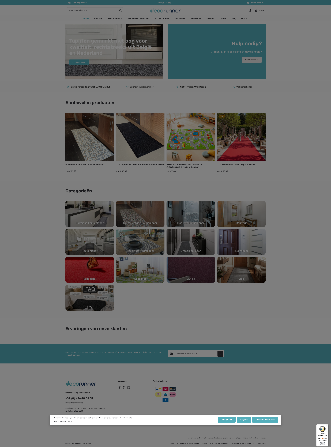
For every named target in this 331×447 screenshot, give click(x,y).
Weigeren (244, 419)
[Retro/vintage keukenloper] (140, 214)
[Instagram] (128, 388)
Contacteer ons (251, 59)
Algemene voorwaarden (189, 443)
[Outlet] (191, 270)
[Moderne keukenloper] (191, 214)
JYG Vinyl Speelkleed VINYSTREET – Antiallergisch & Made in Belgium (184, 165)
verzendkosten (214, 438)
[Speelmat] (140, 270)
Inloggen (70, 3)
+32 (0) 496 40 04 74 (79, 398)
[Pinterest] (124, 388)
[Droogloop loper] (191, 242)
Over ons (174, 443)
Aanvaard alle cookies (265, 419)
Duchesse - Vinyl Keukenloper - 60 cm (84, 164)
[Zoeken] (120, 10)
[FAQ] (89, 298)
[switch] (322, 443)
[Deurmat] (241, 214)
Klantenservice (259, 443)
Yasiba (88, 443)
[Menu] (326, 425)
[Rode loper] (89, 270)
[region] (165, 143)
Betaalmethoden (221, 443)
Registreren (82, 3)
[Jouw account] (250, 10)
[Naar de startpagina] (165, 10)
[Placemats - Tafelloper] (140, 242)
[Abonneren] (220, 354)
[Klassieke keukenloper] (89, 214)
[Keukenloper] (89, 242)
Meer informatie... (126, 418)
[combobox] (92, 10)
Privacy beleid (59, 421)
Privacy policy (207, 443)
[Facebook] (120, 388)
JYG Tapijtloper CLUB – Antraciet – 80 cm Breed (140, 164)
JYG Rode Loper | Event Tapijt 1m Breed (236, 164)
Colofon (69, 421)
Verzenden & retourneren (241, 443)
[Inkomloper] (241, 242)
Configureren (226, 419)
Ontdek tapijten (79, 62)
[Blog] (241, 270)
